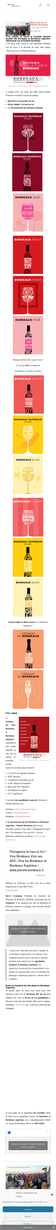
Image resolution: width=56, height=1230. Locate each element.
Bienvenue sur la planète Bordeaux (39, 23)
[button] (52, 1194)
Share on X (40, 875)
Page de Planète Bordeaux (26, 809)
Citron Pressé (19, 1005)
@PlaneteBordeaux (21, 813)
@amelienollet (11, 890)
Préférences (28, 1224)
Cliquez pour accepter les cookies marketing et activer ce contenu (28, 930)
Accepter (28, 1209)
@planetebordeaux (23, 816)
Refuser (28, 1217)
